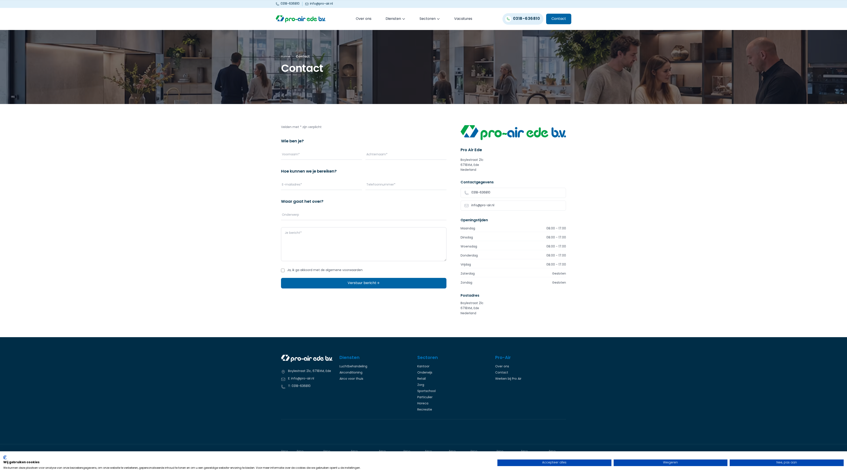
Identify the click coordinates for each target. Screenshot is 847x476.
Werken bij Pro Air (508, 379)
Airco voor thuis (351, 379)
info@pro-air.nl (321, 4)
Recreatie (424, 410)
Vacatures (463, 19)
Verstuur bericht (364, 283)
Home (285, 57)
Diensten (393, 19)
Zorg (420, 385)
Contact (558, 19)
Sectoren (428, 19)
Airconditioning (350, 373)
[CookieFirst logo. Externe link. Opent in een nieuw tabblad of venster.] (5, 457)
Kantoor (423, 366)
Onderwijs (424, 373)
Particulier (425, 397)
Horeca (422, 404)
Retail (421, 379)
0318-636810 (290, 4)
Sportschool (426, 391)
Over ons (363, 19)
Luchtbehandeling (353, 366)
